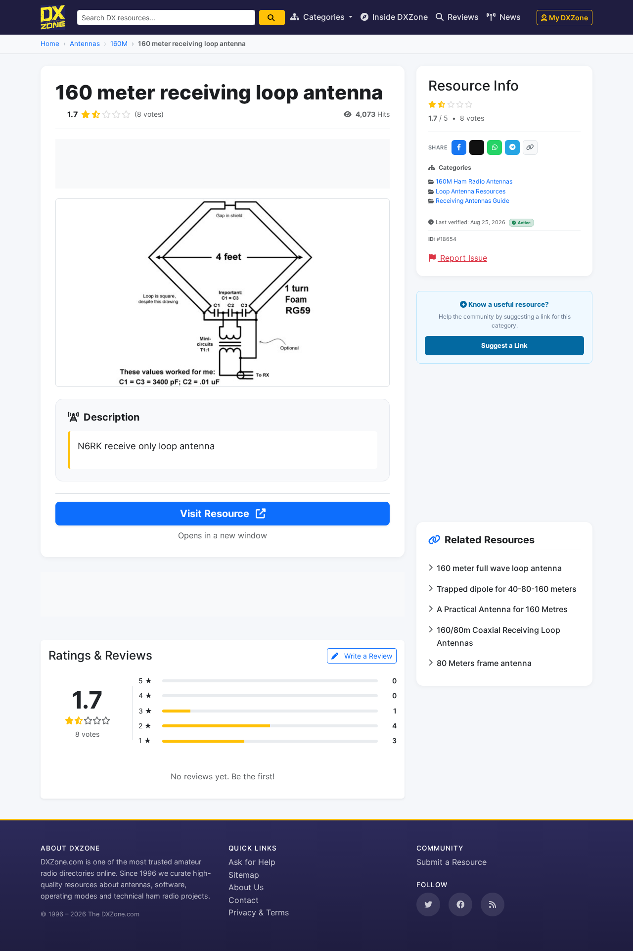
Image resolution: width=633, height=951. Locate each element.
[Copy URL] (530, 147)
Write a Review (367, 656)
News (509, 17)
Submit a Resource (451, 862)
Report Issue (462, 258)
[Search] (272, 17)
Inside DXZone (399, 17)
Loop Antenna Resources (470, 191)
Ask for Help (251, 862)
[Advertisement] (222, 164)
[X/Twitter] (476, 147)
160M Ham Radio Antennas (474, 181)
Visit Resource (216, 514)
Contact (243, 900)
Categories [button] (324, 17)
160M (119, 44)
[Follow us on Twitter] (428, 904)
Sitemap (243, 875)
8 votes (472, 118)
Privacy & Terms (258, 912)
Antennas (85, 44)
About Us (246, 887)
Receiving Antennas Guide (472, 200)
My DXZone (568, 17)
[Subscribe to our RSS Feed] (492, 904)
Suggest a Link (504, 345)
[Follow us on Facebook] (460, 904)
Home (50, 44)
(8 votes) (149, 114)
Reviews (462, 17)
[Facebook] (459, 147)
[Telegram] (512, 147)
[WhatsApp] (494, 147)
